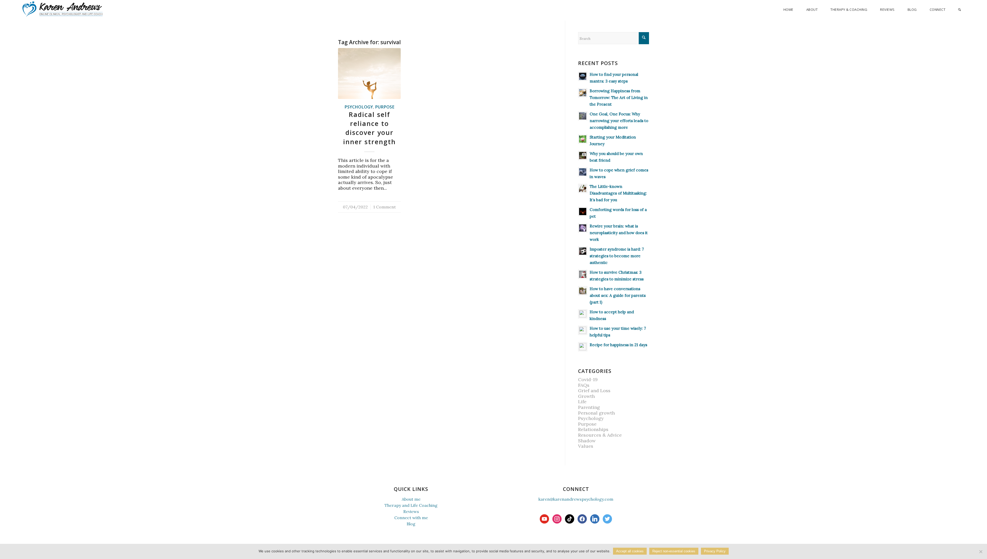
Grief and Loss (594, 390)
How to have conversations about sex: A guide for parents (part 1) (618, 295)
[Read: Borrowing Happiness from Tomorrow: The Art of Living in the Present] (582, 92)
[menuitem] (788, 9)
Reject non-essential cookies (673, 551)
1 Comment (384, 206)
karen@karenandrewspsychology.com (575, 499)
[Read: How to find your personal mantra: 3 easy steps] (582, 76)
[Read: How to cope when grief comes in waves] (582, 172)
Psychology (358, 107)
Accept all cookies (630, 551)
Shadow (587, 441)
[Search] (959, 9)
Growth (586, 396)
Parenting (589, 407)
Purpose (384, 107)
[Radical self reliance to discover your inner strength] (369, 73)
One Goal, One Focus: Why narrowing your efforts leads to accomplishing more (619, 121)
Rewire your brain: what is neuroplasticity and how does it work (619, 233)
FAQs (583, 385)
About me (411, 499)
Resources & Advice (600, 435)
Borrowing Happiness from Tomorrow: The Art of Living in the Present (619, 97)
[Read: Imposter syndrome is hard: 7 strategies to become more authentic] (582, 251)
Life (582, 402)
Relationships (593, 429)
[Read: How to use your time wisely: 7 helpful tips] (582, 330)
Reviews (411, 511)
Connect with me (411, 517)
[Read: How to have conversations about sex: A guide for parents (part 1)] (582, 290)
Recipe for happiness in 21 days (618, 344)
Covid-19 (588, 379)
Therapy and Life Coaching (411, 505)
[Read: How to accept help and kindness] (582, 313)
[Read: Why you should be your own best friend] (582, 155)
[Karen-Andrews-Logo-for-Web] (62, 9)
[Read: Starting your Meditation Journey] (582, 139)
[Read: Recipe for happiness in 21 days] (582, 346)
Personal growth (596, 413)
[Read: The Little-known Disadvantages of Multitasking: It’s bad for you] (582, 188)
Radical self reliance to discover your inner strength (369, 128)
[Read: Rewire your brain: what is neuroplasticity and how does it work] (582, 228)
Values (585, 446)
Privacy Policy (715, 551)
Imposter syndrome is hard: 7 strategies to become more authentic (617, 256)
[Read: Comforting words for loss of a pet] (582, 211)
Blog (411, 523)
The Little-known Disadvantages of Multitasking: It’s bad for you (618, 193)
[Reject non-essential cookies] (980, 551)
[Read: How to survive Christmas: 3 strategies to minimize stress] (582, 274)
